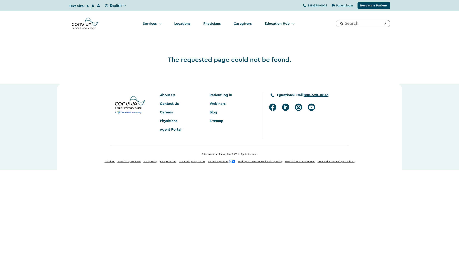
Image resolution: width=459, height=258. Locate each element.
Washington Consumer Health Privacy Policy (260, 161)
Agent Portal (170, 129)
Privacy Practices (168, 161)
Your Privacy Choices (218, 161)
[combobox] (363, 23)
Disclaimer (110, 161)
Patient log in (221, 95)
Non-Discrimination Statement (300, 161)
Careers (166, 112)
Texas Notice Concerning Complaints (336, 161)
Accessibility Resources (129, 161)
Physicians (212, 23)
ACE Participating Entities (192, 161)
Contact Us (169, 104)
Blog (213, 112)
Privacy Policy (150, 161)
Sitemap (216, 121)
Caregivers (243, 23)
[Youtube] (311, 107)
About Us (167, 95)
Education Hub (277, 23)
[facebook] (272, 107)
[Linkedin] (285, 107)
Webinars (218, 104)
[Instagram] (298, 107)
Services (150, 23)
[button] (384, 23)
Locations (182, 23)
